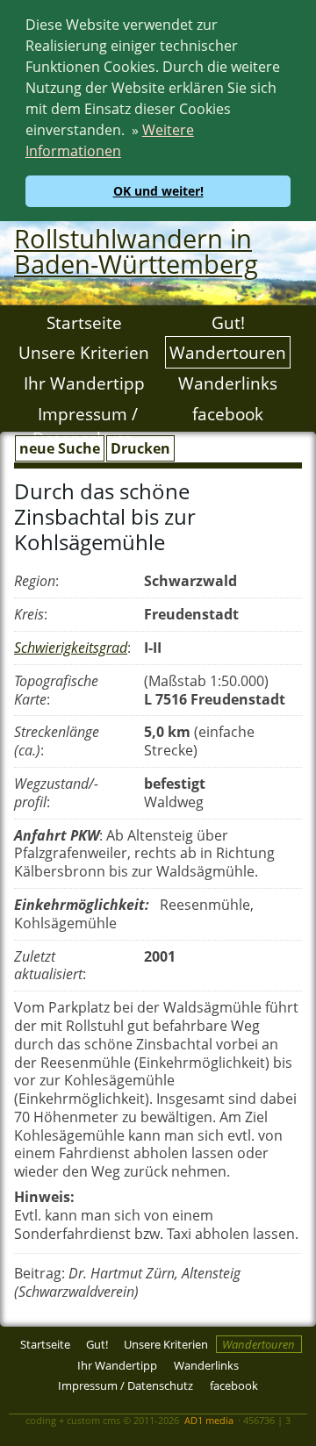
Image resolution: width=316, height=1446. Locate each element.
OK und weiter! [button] (158, 191)
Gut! (228, 322)
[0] (14, 1404)
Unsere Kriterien (83, 352)
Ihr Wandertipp (84, 383)
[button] (127, 153)
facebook (227, 413)
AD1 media (208, 1420)
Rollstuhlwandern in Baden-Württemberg (136, 251)
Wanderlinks (227, 383)
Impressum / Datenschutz (85, 425)
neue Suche (59, 448)
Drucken (140, 448)
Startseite (84, 322)
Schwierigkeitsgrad (70, 647)
